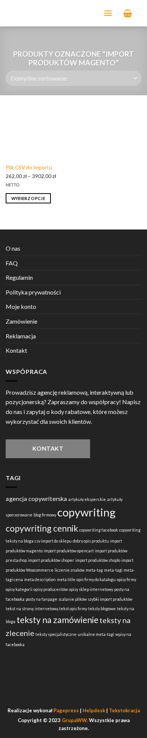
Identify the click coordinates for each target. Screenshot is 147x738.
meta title (66, 579)
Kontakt (16, 350)
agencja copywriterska (36, 498)
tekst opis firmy (73, 608)
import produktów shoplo (97, 560)
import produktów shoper (51, 560)
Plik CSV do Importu (29, 167)
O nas (13, 248)
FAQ (12, 263)
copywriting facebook (98, 529)
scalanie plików (72, 599)
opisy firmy (126, 579)
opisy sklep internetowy (91, 589)
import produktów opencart (69, 550)
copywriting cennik (42, 528)
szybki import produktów (110, 599)
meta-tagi (113, 569)
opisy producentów (51, 589)
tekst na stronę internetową (32, 608)
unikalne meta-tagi (96, 634)
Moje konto (21, 306)
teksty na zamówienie (57, 619)
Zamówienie (21, 321)
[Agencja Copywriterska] (51, 13)
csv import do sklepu (53, 540)
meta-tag (94, 569)
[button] (107, 13)
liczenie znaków (69, 569)
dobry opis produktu (91, 540)
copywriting (86, 512)
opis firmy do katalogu (96, 579)
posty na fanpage (41, 599)
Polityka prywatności (33, 292)
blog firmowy (45, 514)
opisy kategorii (19, 589)
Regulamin (19, 277)
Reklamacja (21, 336)
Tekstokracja (124, 710)
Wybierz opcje (28, 198)
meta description (40, 579)
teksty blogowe (102, 608)
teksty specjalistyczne (56, 634)
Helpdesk (94, 710)
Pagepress (66, 710)
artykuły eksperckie (87, 499)
